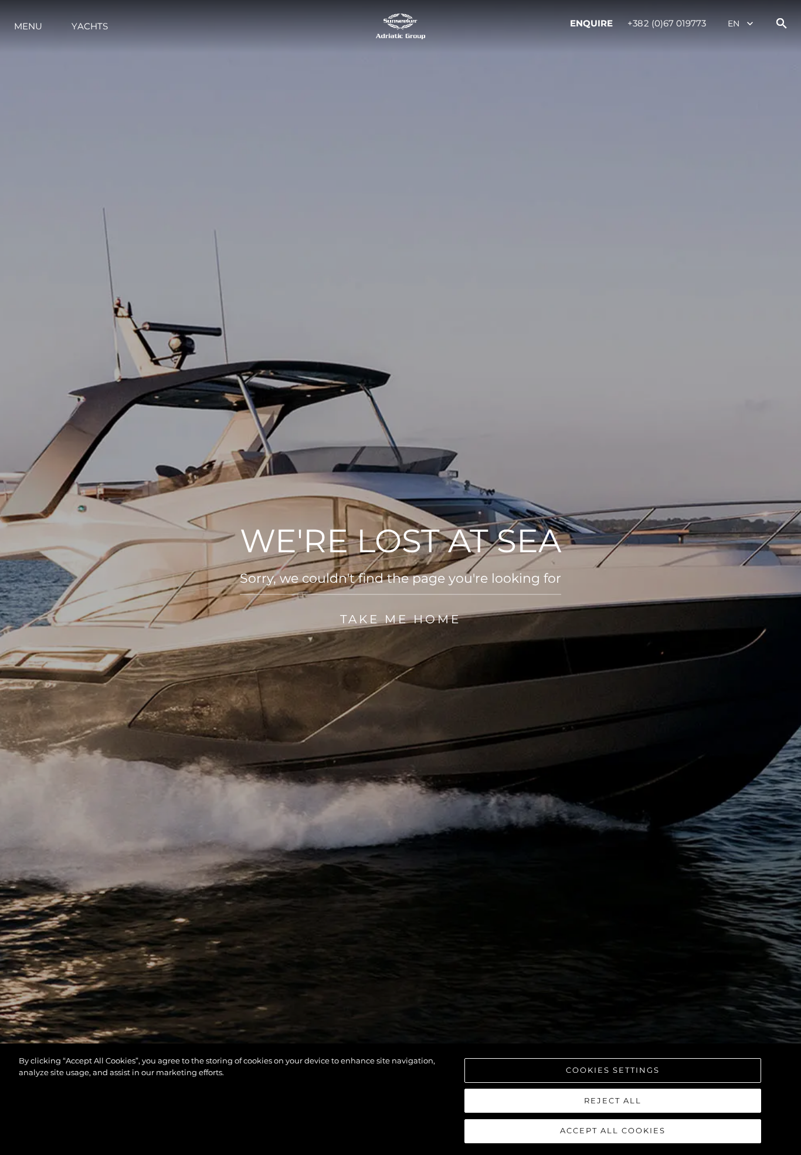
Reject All (613, 1100)
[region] (400, 1099)
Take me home (400, 619)
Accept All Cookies (613, 1130)
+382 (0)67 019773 (666, 23)
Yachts (90, 26)
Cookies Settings (613, 1070)
